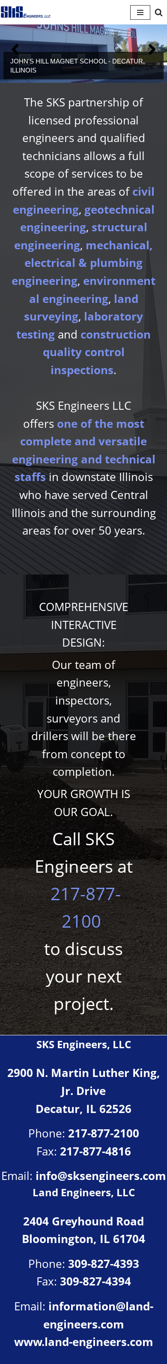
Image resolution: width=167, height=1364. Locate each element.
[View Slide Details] (83, 49)
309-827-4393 (103, 1263)
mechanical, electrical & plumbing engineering (82, 262)
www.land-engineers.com (83, 1341)
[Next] (152, 49)
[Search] (159, 12)
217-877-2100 (103, 1133)
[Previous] (15, 49)
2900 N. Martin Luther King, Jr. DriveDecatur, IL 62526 (83, 1090)
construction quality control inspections (97, 352)
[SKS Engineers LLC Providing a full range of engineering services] (25, 12)
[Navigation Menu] (140, 12)
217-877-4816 (95, 1151)
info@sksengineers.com (101, 1175)
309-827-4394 (95, 1281)
